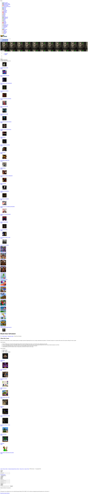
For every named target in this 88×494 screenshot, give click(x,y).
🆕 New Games (5, 2)
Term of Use (22, 468)
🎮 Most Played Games (6, 4)
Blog (28, 468)
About (1, 468)
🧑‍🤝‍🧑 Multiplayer (4, 25)
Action (1, 327)
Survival (10, 327)
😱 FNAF (4, 23)
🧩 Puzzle (4, 20)
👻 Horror (4, 27)
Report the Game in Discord (4, 493)
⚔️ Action (4, 30)
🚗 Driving (4, 21)
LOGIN (2, 476)
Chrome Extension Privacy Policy (13, 468)
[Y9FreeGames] (3, 36)
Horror (7, 327)
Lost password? (2, 474)
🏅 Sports (4, 33)
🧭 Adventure (4, 10)
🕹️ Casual (4, 8)
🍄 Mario (4, 14)
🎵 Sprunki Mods (5, 24)
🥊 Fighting (4, 22)
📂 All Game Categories (6, 6)
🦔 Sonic (4, 13)
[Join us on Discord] (4, 41)
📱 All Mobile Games (6, 3)
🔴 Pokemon (4, 12)
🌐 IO (3, 28)
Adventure (4, 327)
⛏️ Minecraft (4, 31)
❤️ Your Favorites (5, 5)
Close (1, 470)
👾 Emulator (4, 11)
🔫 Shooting (4, 32)
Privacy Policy (5, 468)
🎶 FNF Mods (4, 26)
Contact (25, 468)
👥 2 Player (4, 7)
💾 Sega (3, 15)
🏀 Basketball (4, 29)
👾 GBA (3, 16)
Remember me (3, 475)
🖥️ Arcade (4, 9)
